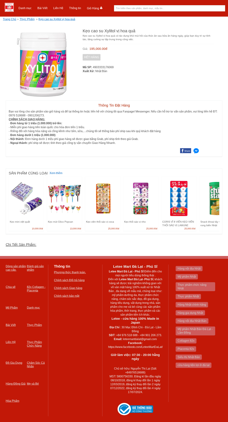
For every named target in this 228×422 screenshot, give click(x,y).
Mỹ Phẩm (12, 307)
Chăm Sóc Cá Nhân (36, 364)
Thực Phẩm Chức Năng (34, 344)
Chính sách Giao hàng (68, 288)
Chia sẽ (10, 286)
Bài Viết (11, 324)
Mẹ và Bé (33, 383)
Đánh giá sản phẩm (35, 268)
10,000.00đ (37, 228)
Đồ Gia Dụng (14, 362)
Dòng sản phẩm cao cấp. (16, 268)
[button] (25, 8)
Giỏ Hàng (93, 8)
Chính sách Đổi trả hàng (69, 280)
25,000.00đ (113, 228)
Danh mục (33, 307)
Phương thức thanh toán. (70, 272)
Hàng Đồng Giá (15, 383)
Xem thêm (56, 173)
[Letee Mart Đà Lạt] (9, 7)
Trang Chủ (9, 19)
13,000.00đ (75, 228)
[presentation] (213, 203)
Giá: (85, 48)
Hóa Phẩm (12, 400)
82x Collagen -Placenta (36, 288)
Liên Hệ (58, 8)
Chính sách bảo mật (66, 295)
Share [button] (187, 151)
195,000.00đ (98, 49)
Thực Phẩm (27, 19)
